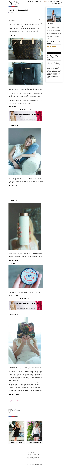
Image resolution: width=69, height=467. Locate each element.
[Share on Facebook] (10, 6)
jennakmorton (14, 409)
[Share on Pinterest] (13, 6)
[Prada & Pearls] (13, 2)
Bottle (19, 260)
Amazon (18, 394)
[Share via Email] (16, 6)
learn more (38, 16)
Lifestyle (9, 412)
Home (9, 413)
